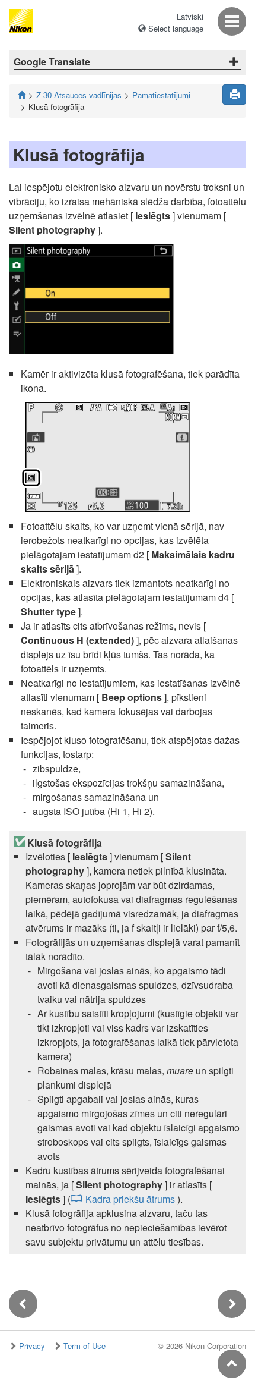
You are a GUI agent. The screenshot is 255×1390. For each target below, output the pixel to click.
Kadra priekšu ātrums (130, 1199)
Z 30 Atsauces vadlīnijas (79, 94)
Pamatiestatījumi (161, 94)
